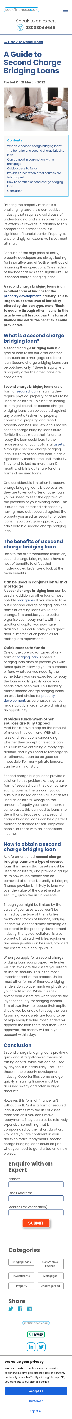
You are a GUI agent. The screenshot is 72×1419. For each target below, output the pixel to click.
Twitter (11, 1309)
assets (59, 444)
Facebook (20, 1309)
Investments (21, 1276)
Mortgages (50, 1276)
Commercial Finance (50, 1264)
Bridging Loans (22, 1262)
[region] (36, 1387)
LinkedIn (29, 1309)
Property (21, 1286)
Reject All (36, 1411)
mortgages (26, 600)
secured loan (27, 391)
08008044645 (40, 28)
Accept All (36, 1391)
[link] (21, 11)
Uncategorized (50, 1286)
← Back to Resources (23, 41)
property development (22, 296)
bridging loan (27, 657)
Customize (36, 1401)
